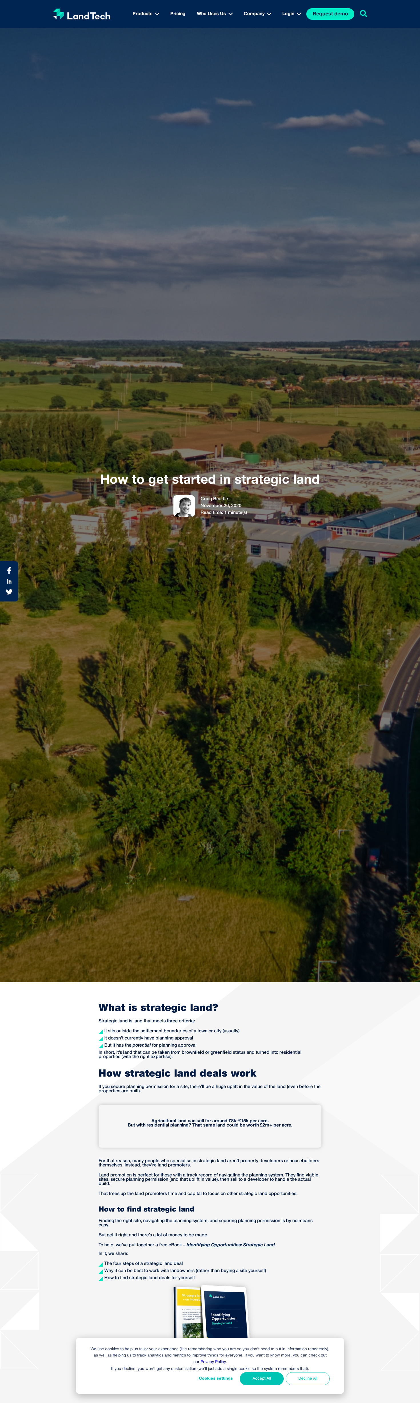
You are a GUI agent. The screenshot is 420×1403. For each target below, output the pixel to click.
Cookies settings (216, 1378)
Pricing (177, 14)
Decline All (307, 1378)
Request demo (330, 14)
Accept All (262, 1378)
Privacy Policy (213, 1362)
